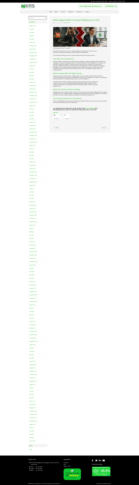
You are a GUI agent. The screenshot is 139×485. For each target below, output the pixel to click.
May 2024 (31, 115)
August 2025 (32, 65)
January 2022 (32, 208)
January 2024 (32, 128)
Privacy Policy (99, 483)
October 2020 (32, 258)
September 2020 (33, 261)
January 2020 (32, 288)
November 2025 (33, 55)
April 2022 (31, 198)
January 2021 (32, 248)
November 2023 (33, 135)
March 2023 (32, 162)
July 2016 (31, 427)
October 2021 (32, 218)
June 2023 (31, 152)
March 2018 (32, 361)
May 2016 (31, 434)
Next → (104, 127)
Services (63, 11)
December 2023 (33, 132)
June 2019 (31, 311)
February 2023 (32, 165)
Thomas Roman (67, 22)
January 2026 (32, 49)
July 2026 (31, 29)
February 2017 (32, 404)
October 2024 (32, 99)
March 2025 (32, 82)
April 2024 (31, 118)
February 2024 (32, 125)
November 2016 (33, 414)
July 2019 (31, 308)
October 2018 (32, 338)
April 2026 (31, 39)
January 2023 (32, 168)
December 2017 (33, 371)
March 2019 (32, 321)
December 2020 (33, 251)
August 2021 (32, 225)
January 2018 (32, 368)
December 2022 (33, 172)
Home (110, 1)
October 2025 (32, 59)
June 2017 (31, 391)
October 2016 (32, 417)
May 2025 (31, 75)
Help (65, 464)
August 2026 (32, 25)
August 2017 (32, 384)
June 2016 (31, 431)
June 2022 (31, 192)
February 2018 (32, 364)
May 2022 (31, 195)
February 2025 (32, 85)
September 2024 (33, 102)
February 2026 (32, 45)
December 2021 (33, 211)
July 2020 (31, 268)
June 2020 (31, 271)
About (56, 11)
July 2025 (31, 69)
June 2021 (31, 231)
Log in (30, 449)
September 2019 (33, 301)
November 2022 (33, 175)
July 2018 (31, 348)
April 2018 (31, 358)
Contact (87, 11)
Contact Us (66, 462)
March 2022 (32, 202)
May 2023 (31, 155)
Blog (123, 1)
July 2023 (31, 148)
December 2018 (33, 331)
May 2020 (31, 275)
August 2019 (32, 304)
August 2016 (32, 424)
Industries (70, 11)
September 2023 (33, 142)
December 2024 (33, 92)
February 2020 (32, 285)
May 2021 (31, 235)
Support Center (116, 1)
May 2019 (31, 314)
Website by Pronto (107, 483)
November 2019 (33, 295)
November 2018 (33, 334)
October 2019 (32, 298)
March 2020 (32, 281)
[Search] (44, 18)
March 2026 (32, 42)
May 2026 (31, 35)
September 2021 (33, 221)
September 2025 (33, 62)
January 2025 (32, 89)
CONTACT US (112, 6)
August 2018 (32, 344)
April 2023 (31, 158)
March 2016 (32, 441)
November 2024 (33, 95)
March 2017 (32, 401)
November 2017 (33, 374)
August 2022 (32, 185)
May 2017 (31, 394)
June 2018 (31, 351)
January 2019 (32, 328)
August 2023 (32, 145)
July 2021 (31, 228)
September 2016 (33, 421)
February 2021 (32, 245)
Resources (79, 11)
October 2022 (32, 178)
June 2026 (31, 32)
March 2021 (32, 241)
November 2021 (33, 215)
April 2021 (31, 238)
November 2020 (33, 255)
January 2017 (32, 407)
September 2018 (33, 341)
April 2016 (31, 437)
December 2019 (33, 291)
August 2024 (32, 105)
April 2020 (31, 278)
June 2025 (31, 72)
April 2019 (31, 318)
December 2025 (33, 52)
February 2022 (32, 205)
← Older (56, 127)
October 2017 (32, 378)
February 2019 (32, 324)
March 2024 (32, 122)
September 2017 (33, 381)
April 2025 (31, 79)
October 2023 (32, 138)
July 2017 (31, 388)
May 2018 (31, 354)
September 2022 (33, 182)
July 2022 (31, 188)
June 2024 (31, 112)
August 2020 (32, 265)
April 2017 (31, 397)
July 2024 (31, 109)
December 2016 (33, 411)
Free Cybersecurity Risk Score (91, 6)
